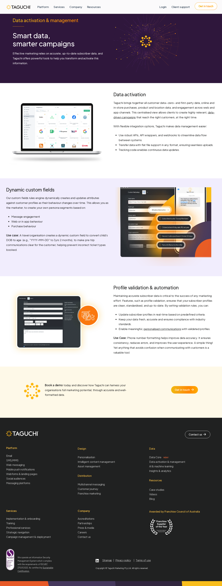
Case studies (156, 489)
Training (10, 523)
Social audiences (16, 478)
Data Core (159, 457)
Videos (153, 494)
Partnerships (85, 523)
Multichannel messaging (91, 484)
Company (75, 7)
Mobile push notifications (20, 469)
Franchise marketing (89, 493)
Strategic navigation (17, 532)
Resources (94, 7)
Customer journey (88, 489)
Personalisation (86, 457)
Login (163, 7)
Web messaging (15, 465)
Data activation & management (167, 461)
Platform (43, 7)
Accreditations (86, 518)
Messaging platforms (18, 483)
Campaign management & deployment (28, 537)
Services (59, 7)
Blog (152, 498)
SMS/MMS (12, 460)
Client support (180, 7)
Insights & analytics (160, 471)
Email (9, 455)
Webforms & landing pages (21, 474)
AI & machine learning (161, 466)
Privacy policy (123, 560)
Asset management (89, 466)
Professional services (18, 527)
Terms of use (143, 560)
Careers (82, 532)
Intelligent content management (96, 461)
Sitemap (107, 560)
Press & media (86, 527)
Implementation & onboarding (23, 518)
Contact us (84, 537)
